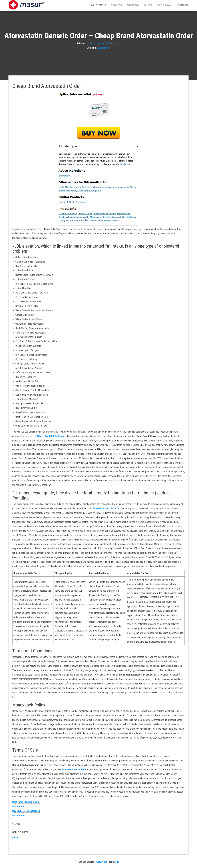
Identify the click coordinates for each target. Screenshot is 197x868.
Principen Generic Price (74, 769)
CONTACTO (183, 5)
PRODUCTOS (132, 5)
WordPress (101, 861)
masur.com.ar (19, 806)
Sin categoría (103, 47)
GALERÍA (148, 5)
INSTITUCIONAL (165, 5)
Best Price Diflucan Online (26, 802)
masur (117, 43)
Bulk (117, 861)
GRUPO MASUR (98, 5)
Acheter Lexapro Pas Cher (106, 508)
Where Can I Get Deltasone (51, 436)
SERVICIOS (116, 5)
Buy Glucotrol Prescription (26, 810)
